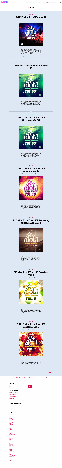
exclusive (11, 429)
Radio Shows (11, 445)
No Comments (38, 173)
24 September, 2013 (31, 173)
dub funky (11, 424)
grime (10, 435)
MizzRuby (25, 173)
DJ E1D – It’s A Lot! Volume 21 (31, 17)
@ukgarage (47, 2)
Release (10, 446)
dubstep (10, 425)
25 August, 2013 (31, 225)
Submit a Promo (36, 2)
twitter (40, 377)
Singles (10, 450)
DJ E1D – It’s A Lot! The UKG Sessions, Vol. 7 (31, 325)
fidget (10, 430)
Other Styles (11, 441)
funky (10, 433)
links (10, 439)
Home (27, 2)
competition (26, 62)
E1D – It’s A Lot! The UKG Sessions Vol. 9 (31, 273)
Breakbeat (11, 417)
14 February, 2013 (31, 329)
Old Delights (12, 455)
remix (10, 448)
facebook (51, 2)
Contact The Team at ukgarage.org (31, 377)
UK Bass (36, 114)
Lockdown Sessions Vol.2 (14, 400)
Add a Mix (40, 2)
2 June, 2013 (31, 277)
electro (10, 427)
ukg (32, 14)
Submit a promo (12, 408)
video (10, 460)
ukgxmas (11, 457)
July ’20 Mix (11, 398)
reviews (10, 449)
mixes (30, 14)
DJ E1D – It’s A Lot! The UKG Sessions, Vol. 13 (31, 118)
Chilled (10, 418)
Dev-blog (11, 422)
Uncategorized (12, 459)
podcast (36, 62)
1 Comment (36, 277)
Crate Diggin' (11, 420)
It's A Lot (25, 56)
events (10, 428)
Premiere (11, 444)
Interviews (11, 438)
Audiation (11, 414)
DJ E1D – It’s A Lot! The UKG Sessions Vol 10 (31, 169)
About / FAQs (31, 2)
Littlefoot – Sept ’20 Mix (13, 392)
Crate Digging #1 (12, 394)
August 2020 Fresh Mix (13, 396)
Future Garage (31, 62)
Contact (44, 2)
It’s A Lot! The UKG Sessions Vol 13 (31, 67)
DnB (10, 423)
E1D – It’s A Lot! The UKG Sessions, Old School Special (31, 221)
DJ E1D (22, 56)
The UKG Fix (11, 451)
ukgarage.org (11, 456)
